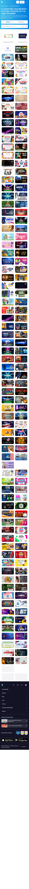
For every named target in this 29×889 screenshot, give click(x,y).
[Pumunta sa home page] (1, 2)
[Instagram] (17, 685)
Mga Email (21, 22)
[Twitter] (21, 685)
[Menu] (27, 2)
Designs (8, 22)
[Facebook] (13, 685)
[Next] (27, 37)
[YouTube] (25, 685)
